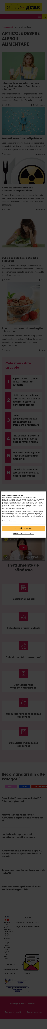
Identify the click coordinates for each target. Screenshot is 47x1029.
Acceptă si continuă (23, 528)
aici (14, 521)
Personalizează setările (23, 534)
